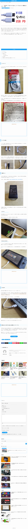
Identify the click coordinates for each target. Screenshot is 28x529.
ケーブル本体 (4, 52)
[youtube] (10, 355)
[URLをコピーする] (25, 343)
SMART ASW (14, 0)
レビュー (3, 339)
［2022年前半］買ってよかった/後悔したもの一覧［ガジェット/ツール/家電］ (17, 450)
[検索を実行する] (26, 443)
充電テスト (4, 53)
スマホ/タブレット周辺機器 (7, 339)
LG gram (4, 56)
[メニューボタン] (1, 1)
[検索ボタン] (27, 1)
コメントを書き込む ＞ (14, 336)
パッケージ (4, 51)
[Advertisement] (14, 41)
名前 (2, 423)
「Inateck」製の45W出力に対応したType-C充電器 (15, 179)
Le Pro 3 (5, 54)
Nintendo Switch (6, 55)
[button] (3, 343)
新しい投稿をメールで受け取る (5, 430)
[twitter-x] (9, 355)
